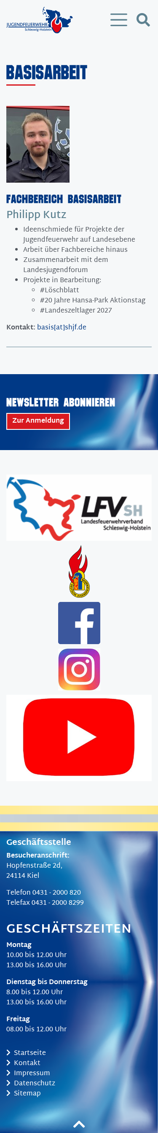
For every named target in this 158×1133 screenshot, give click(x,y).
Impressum (32, 1074)
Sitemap (27, 1094)
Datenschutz (34, 1084)
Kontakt (27, 1063)
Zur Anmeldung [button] (38, 421)
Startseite (30, 1053)
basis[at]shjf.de (61, 328)
